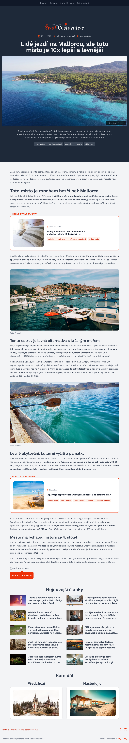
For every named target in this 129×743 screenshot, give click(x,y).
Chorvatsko (85, 36)
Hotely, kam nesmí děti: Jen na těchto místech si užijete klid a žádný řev (66, 232)
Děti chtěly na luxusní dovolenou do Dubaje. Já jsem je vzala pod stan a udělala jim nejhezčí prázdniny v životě (44, 616)
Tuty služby (122, 739)
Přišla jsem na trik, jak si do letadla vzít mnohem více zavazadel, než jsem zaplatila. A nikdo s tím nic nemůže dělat (101, 631)
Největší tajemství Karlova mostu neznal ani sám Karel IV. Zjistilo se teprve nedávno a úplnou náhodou (101, 646)
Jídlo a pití (89, 144)
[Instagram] (125, 729)
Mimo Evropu (67, 3)
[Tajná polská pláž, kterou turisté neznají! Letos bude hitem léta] (93, 703)
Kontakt (5, 730)
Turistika (79, 144)
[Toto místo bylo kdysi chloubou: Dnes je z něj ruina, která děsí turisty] (36, 703)
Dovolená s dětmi (55, 144)
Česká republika (55, 226)
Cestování (68, 144)
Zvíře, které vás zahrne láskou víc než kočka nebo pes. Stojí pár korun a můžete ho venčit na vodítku (44, 631)
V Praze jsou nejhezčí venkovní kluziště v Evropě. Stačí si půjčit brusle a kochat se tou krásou (102, 600)
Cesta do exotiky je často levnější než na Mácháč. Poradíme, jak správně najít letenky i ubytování (99, 661)
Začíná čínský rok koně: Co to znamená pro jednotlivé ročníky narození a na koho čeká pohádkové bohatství (45, 601)
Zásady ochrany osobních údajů (24, 730)
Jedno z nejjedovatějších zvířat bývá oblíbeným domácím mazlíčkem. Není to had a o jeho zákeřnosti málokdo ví (45, 661)
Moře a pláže (40, 144)
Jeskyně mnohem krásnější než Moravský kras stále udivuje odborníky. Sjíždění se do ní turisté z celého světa (45, 646)
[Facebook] (120, 729)
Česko (43, 3)
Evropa (53, 3)
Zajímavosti (83, 3)
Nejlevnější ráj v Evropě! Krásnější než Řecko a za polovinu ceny (79, 495)
